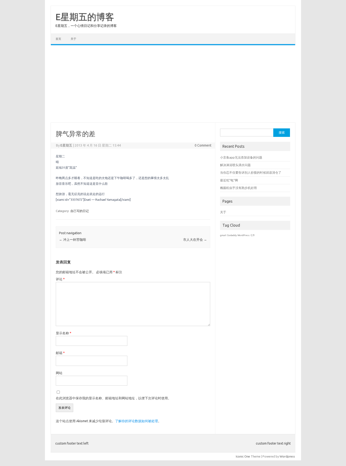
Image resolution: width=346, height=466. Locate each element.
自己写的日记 (79, 211)
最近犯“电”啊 (229, 180)
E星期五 (66, 145)
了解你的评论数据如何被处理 (136, 421)
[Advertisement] (173, 84)
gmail (223, 235)
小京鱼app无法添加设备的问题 (241, 157)
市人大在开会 (195, 239)
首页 (58, 38)
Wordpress (287, 456)
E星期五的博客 (85, 17)
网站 (59, 373)
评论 (60, 279)
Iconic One (243, 456)
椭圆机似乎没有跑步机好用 (238, 187)
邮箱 (60, 353)
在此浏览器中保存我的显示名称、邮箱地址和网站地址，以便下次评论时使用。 (113, 398)
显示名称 (63, 333)
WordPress (243, 235)
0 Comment (203, 145)
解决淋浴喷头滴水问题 (235, 165)
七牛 (252, 235)
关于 (73, 38)
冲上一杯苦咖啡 (72, 239)
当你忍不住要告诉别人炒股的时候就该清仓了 (250, 172)
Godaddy (232, 235)
